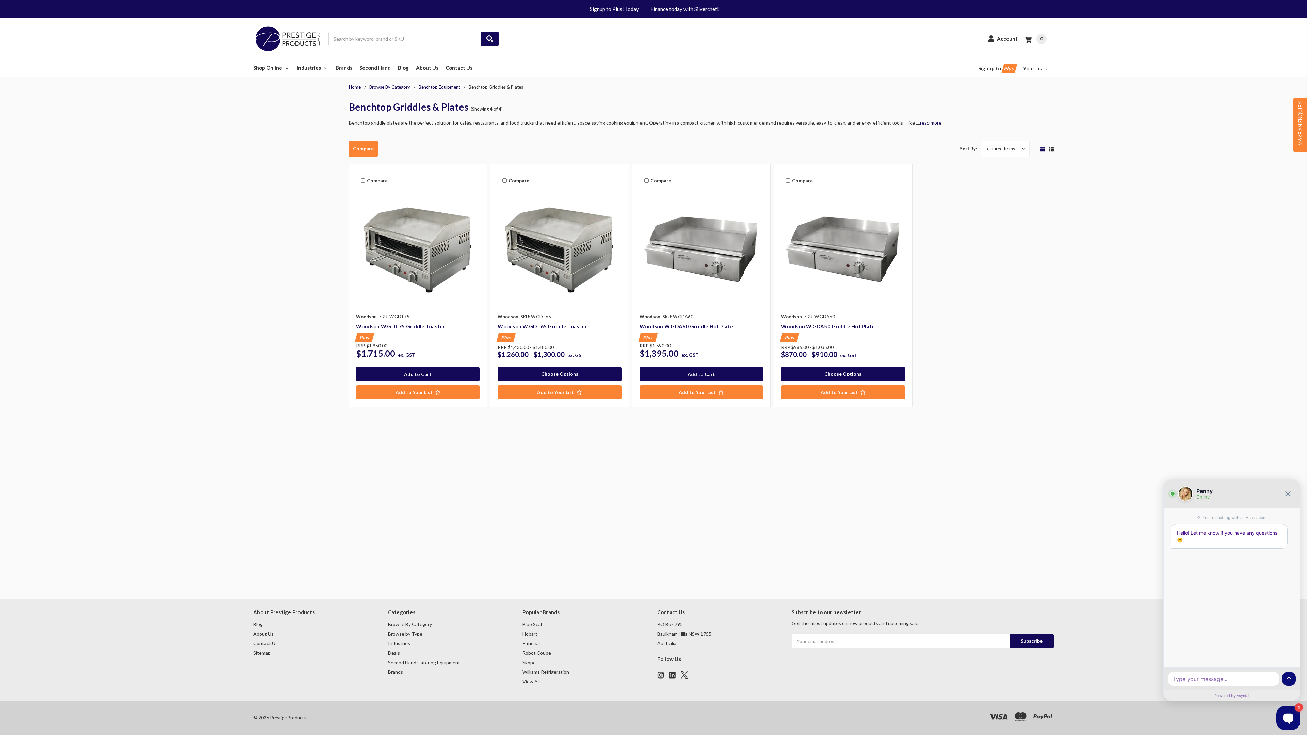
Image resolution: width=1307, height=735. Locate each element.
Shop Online (267, 68)
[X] (684, 675)
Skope (529, 662)
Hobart (529, 634)
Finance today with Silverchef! (684, 9)
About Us (427, 68)
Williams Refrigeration (545, 672)
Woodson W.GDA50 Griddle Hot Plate (828, 326)
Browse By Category (410, 624)
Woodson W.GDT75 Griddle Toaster (400, 326)
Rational (531, 643)
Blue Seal (532, 624)
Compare (363, 148)
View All (531, 681)
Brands (344, 68)
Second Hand (375, 68)
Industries (309, 68)
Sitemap (262, 653)
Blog (403, 68)
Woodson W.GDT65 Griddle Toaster (542, 326)
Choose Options (559, 374)
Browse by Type (405, 634)
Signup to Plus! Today (614, 9)
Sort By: (968, 148)
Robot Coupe (536, 653)
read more (930, 123)
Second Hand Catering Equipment (424, 662)
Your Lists (1035, 68)
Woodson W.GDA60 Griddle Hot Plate (686, 326)
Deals (394, 653)
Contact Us (459, 68)
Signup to (996, 68)
